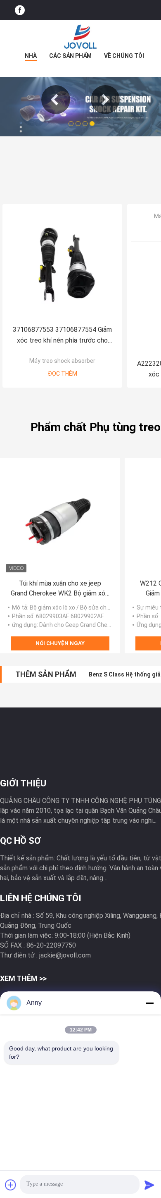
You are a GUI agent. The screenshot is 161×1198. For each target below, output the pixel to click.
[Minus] (149, 1003)
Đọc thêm (62, 373)
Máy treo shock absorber (62, 360)
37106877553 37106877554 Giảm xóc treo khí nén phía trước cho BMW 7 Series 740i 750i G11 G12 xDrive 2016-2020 (62, 336)
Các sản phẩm (70, 55)
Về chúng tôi (124, 55)
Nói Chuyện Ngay (60, 643)
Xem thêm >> (23, 978)
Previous (55, 99)
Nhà (31, 55)
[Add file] (11, 1185)
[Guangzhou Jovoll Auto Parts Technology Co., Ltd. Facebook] (19, 10)
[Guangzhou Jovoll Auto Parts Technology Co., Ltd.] (80, 36)
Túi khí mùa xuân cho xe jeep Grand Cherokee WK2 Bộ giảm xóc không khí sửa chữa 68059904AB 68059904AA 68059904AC (60, 588)
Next (105, 99)
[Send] (149, 1185)
